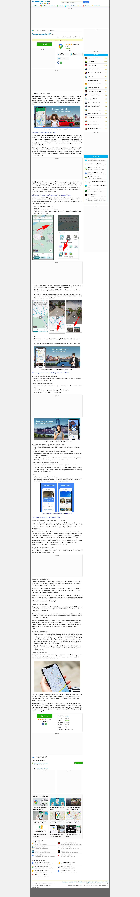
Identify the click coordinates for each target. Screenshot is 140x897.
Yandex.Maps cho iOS (66, 855)
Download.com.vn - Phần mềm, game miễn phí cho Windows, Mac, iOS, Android (41, 2)
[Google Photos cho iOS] (33, 867)
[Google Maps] (33, 843)
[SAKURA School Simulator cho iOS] (86, 95)
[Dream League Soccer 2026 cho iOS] (86, 106)
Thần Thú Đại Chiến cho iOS (95, 84)
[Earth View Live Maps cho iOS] (33, 851)
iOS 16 (90, 76)
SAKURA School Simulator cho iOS (94, 95)
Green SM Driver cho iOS (94, 88)
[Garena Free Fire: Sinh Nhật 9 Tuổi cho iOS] (86, 91)
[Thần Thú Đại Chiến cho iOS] (86, 84)
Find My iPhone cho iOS (94, 190)
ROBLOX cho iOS (94, 102)
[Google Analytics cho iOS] (59, 863)
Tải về (48, 93)
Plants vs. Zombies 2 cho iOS (94, 121)
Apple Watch (43, 30)
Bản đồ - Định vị (51, 30)
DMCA (107, 882)
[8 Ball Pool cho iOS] (86, 69)
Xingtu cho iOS (92, 61)
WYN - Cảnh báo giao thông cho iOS (96, 182)
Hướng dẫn (88, 882)
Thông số (42, 93)
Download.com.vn (33, 30)
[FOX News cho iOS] (59, 867)
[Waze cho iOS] (86, 160)
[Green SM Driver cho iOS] (86, 88)
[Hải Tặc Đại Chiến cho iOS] (86, 110)
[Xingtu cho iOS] (86, 62)
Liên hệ (93, 882)
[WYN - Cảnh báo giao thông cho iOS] (86, 182)
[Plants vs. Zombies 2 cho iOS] (86, 121)
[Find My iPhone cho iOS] (86, 191)
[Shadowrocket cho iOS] (86, 80)
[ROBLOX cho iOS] (86, 103)
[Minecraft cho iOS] (86, 58)
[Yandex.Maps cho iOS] (59, 855)
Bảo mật (82, 882)
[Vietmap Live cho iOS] (86, 169)
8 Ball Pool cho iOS (94, 69)
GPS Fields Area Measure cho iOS (69, 843)
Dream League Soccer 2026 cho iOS (94, 107)
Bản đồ (46, 768)
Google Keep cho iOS (42, 870)
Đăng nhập (65, 882)
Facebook (98, 882)
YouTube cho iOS (93, 124)
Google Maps (38, 843)
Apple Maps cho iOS (40, 847)
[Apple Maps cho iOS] (33, 847)
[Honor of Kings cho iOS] (86, 129)
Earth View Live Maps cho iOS (42, 851)
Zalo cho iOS (92, 98)
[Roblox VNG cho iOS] (86, 114)
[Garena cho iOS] (86, 65)
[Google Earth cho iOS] (33, 855)
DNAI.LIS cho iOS (93, 176)
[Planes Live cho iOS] (59, 847)
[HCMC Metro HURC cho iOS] (86, 200)
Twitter (103, 882)
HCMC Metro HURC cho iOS (96, 199)
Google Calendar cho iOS (68, 870)
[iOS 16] (86, 77)
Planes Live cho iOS (65, 847)
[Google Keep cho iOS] (33, 871)
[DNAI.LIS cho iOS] (86, 177)
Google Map (40, 768)
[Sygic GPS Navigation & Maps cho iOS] (86, 186)
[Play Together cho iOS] (86, 117)
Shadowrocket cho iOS (94, 80)
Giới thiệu (71, 882)
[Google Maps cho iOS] (86, 164)
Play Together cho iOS (94, 117)
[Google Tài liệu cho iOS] (33, 863)
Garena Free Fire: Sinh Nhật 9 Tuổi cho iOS (94, 92)
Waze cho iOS (92, 159)
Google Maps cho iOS (94, 163)
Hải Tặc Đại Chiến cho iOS (94, 110)
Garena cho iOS (92, 65)
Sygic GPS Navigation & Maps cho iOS (97, 186)
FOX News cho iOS (66, 866)
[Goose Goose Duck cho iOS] (86, 73)
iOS (37, 30)
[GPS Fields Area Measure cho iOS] (59, 843)
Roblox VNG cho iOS (94, 113)
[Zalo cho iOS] (86, 99)
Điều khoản (76, 882)
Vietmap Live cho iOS (94, 167)
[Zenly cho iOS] (59, 851)
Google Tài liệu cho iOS (42, 862)
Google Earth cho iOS (40, 855)
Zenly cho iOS (64, 851)
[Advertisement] (70, 19)
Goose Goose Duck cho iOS (95, 73)
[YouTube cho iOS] (86, 125)
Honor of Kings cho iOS (94, 128)
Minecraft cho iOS (93, 58)
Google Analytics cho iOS (68, 862)
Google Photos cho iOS (41, 866)
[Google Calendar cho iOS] (59, 871)
